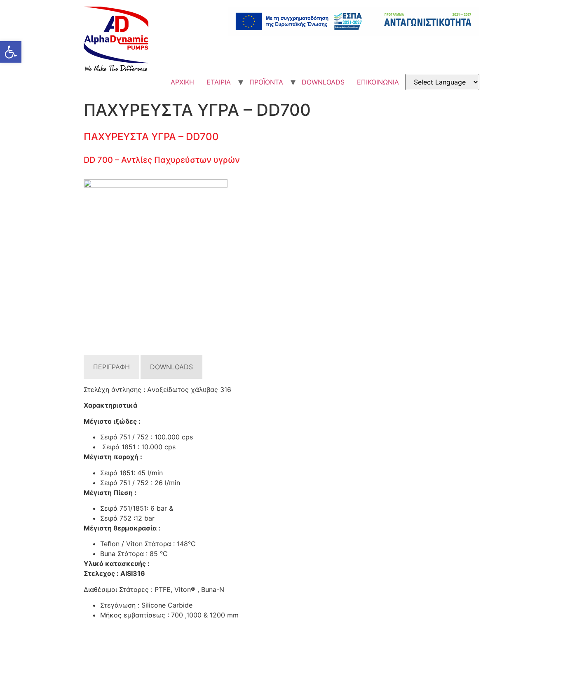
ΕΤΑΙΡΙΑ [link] (218, 82)
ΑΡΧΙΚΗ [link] (182, 82)
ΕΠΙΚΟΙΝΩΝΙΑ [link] (378, 82)
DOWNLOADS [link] (323, 82)
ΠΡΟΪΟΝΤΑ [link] (266, 82)
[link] (10, 52)
